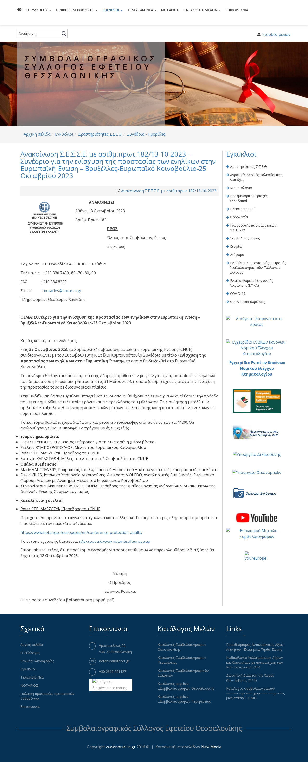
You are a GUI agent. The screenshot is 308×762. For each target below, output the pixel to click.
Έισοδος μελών (276, 34)
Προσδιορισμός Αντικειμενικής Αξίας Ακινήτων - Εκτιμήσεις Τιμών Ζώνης (254, 647)
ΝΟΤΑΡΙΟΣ (170, 10)
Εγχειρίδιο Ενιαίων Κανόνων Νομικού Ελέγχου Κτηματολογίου (257, 368)
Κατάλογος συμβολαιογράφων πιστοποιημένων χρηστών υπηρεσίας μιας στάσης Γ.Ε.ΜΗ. (255, 693)
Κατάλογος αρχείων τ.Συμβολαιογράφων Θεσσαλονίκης (186, 686)
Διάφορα (237, 254)
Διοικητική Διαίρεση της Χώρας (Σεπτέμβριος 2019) (250, 677)
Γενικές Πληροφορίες (75, 10)
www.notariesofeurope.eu (126, 541)
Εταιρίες (236, 246)
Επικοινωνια (237, 10)
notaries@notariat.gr (63, 290)
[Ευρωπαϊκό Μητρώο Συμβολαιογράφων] (256, 533)
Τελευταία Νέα (140, 10)
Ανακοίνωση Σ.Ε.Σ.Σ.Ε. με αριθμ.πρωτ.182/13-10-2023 (168, 191)
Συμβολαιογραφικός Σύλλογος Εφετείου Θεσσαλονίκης (154, 728)
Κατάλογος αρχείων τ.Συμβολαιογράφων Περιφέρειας (184, 699)
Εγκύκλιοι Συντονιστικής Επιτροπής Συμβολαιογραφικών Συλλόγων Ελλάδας (258, 267)
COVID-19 (237, 293)
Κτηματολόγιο (241, 187)
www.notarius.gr (120, 746)
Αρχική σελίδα (37, 134)
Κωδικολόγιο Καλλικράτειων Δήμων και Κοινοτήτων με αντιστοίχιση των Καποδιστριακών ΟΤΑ (254, 662)
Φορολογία (239, 217)
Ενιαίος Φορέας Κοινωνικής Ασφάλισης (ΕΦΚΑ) (251, 283)
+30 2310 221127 (112, 671)
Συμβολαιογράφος (245, 238)
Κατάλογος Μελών (201, 10)
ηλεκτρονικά (90, 541)
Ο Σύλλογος (37, 10)
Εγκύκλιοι (111, 10)
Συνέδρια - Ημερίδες (146, 134)
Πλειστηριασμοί (242, 209)
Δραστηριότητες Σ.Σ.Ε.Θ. (100, 134)
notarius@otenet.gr (114, 661)
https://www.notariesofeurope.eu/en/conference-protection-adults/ (81, 532)
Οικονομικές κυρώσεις (247, 301)
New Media (211, 746)
